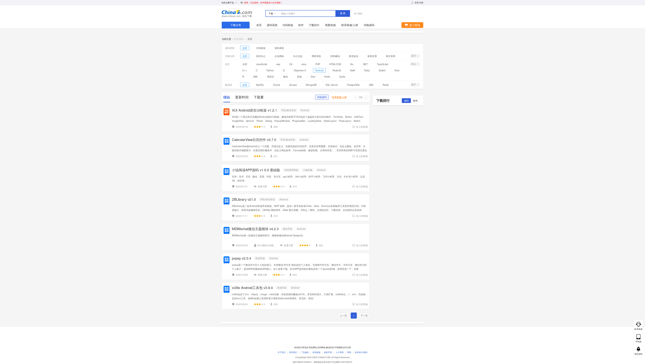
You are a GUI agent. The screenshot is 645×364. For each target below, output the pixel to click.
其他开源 (260, 258)
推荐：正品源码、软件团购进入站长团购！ (263, 2)
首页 (259, 25)
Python (270, 70)
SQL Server (332, 84)
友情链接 (316, 352)
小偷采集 (307, 170)
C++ (244, 70)
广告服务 (305, 352)
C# (290, 64)
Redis (386, 84)
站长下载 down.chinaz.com (237, 13)
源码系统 (272, 25)
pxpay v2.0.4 (241, 258)
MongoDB (311, 84)
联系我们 (293, 352)
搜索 (343, 13)
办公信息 (298, 56)
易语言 (270, 76)
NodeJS (337, 70)
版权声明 (328, 352)
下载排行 (314, 25)
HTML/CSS (335, 64)
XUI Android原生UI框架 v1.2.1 (254, 110)
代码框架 (288, 25)
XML (255, 76)
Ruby (367, 70)
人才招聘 (340, 352)
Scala (342, 76)
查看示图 (262, 186)
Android (319, 70)
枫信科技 (330, 347)
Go (351, 64)
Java (303, 64)
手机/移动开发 (288, 110)
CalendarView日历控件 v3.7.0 (254, 140)
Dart (313, 76)
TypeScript (382, 64)
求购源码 (322, 97)
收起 (414, 64)
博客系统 (316, 56)
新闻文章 (372, 56)
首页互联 (347, 347)
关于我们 (282, 352)
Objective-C (300, 70)
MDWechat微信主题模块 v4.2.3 (255, 229)
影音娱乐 (353, 56)
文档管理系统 (291, 170)
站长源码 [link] (238, 39)
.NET (365, 64)
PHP (317, 64)
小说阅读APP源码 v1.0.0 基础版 (256, 170)
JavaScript (261, 64)
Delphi (382, 70)
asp (278, 64)
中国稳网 (338, 347)
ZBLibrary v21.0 (244, 199)
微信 (285, 76)
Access (293, 84)
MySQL (260, 84)
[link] (249, 38)
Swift (352, 70)
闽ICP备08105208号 (302, 361)
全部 (244, 48)
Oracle (276, 84)
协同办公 (261, 56)
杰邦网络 (321, 347)
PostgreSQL (353, 84)
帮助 (349, 352)
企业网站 (279, 56)
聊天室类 (390, 56)
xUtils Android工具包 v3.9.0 (252, 288)
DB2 (371, 84)
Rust (397, 70)
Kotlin (327, 76)
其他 (299, 76)
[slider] (260, 126)
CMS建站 (335, 56)
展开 (414, 55)
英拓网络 (313, 347)
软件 (301, 25)
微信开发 (287, 228)
